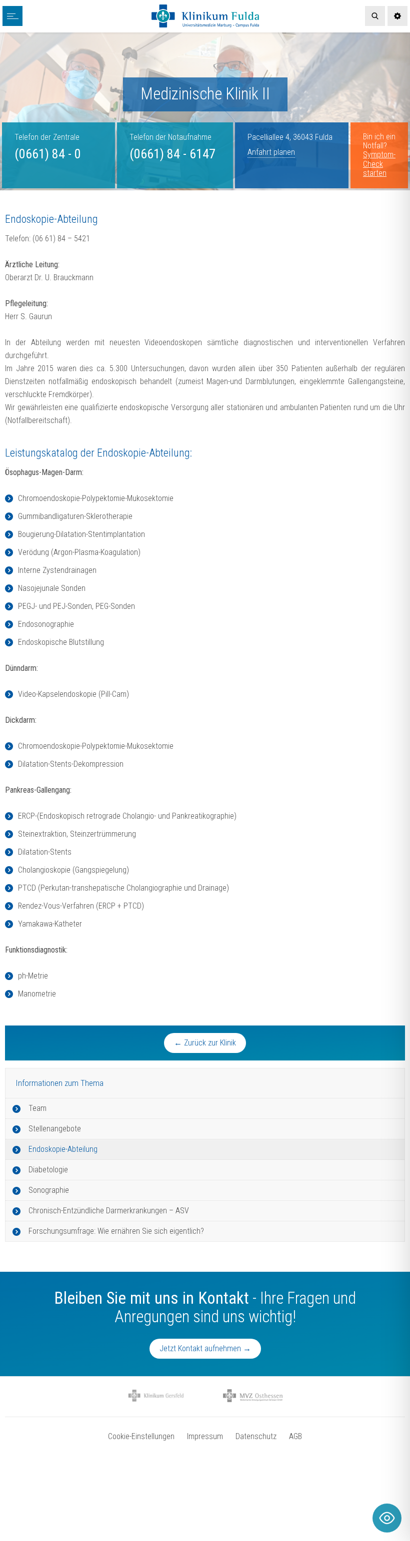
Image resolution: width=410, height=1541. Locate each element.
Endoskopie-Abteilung (63, 1149)
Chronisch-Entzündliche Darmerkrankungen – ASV (108, 1210)
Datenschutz (256, 1436)
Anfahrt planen (271, 152)
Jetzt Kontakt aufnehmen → (205, 1348)
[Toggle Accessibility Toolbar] (387, 1518)
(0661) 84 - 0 (47, 153)
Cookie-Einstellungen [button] (141, 1436)
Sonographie (48, 1190)
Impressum (205, 1436)
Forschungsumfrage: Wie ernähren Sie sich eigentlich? (116, 1231)
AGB (295, 1436)
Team (37, 1108)
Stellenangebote (54, 1128)
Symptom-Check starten (379, 164)
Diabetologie (48, 1169)
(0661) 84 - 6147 (173, 153)
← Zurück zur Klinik (205, 1042)
